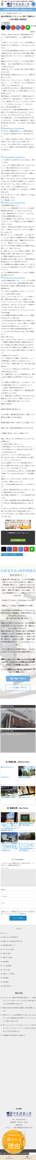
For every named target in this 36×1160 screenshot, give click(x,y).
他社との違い (7, 953)
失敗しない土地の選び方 (10, 937)
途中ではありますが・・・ (26, 797)
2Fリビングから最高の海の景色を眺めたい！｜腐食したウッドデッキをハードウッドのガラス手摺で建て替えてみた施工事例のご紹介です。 (9, 827)
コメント (4, 868)
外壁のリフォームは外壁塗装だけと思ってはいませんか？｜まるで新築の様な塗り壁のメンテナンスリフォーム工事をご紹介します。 (9, 847)
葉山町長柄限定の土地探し (8, 797)
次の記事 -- (14, 731)
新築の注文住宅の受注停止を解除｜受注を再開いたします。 (26, 825)
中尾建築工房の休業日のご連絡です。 (15, 1035)
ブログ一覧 (6, 970)
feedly (18, 540)
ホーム (5, 933)
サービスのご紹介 (8, 949)
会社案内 (5, 978)
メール (4, 896)
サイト (3, 903)
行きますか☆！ (5, 777)
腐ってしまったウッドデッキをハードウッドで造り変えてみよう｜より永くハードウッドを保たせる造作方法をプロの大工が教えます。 (26, 847)
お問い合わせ (7, 986)
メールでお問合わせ (27, 1158)
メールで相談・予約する (18, 687)
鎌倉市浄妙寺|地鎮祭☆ (25, 777)
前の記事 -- (18, 706)
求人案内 (5, 982)
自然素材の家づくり (9, 945)
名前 (3, 889)
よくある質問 (7, 965)
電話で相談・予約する (18, 678)
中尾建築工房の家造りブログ (12, 554)
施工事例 (5, 961)
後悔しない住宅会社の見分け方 (12, 941)
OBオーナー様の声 (9, 974)
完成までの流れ (8, 957)
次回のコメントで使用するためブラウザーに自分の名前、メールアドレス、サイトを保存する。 (18, 912)
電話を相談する (9, 1158)
